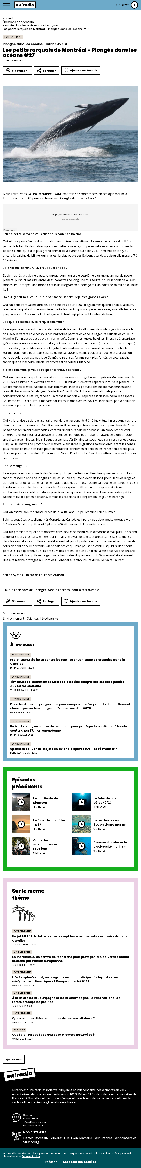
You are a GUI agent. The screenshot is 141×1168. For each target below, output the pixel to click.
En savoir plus (31, 1156)
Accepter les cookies (79, 1161)
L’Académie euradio (35, 1122)
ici (98, 590)
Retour (17, 1059)
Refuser (51, 1161)
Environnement (13, 36)
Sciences (33, 618)
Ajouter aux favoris (83, 70)
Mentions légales (33, 1125)
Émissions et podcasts (18, 22)
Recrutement (31, 1118)
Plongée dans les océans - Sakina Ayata (30, 25)
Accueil (8, 18)
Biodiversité (50, 618)
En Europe (19, 1029)
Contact (27, 1115)
